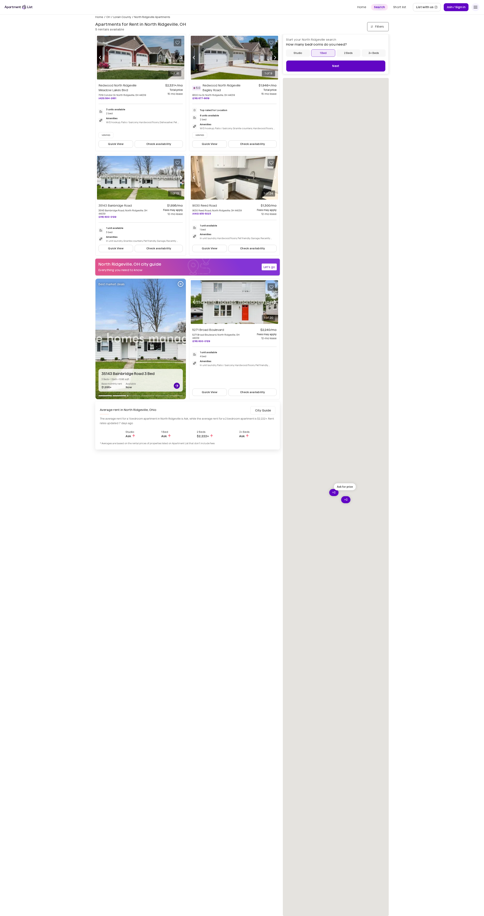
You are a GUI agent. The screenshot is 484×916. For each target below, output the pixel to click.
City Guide (263, 410)
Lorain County (122, 17)
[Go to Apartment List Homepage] (19, 7)
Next (335, 66)
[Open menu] (475, 7)
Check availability (158, 143)
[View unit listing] (177, 386)
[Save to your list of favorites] (177, 42)
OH (108, 17)
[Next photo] (181, 58)
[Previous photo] (100, 58)
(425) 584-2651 (107, 98)
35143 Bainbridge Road (115, 205)
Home (99, 17)
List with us (428, 8)
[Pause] (181, 284)
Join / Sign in (456, 7)
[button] (345, 487)
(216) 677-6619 (200, 98)
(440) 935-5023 (201, 213)
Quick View (116, 143)
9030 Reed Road (204, 205)
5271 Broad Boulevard (208, 329)
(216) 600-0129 (107, 217)
